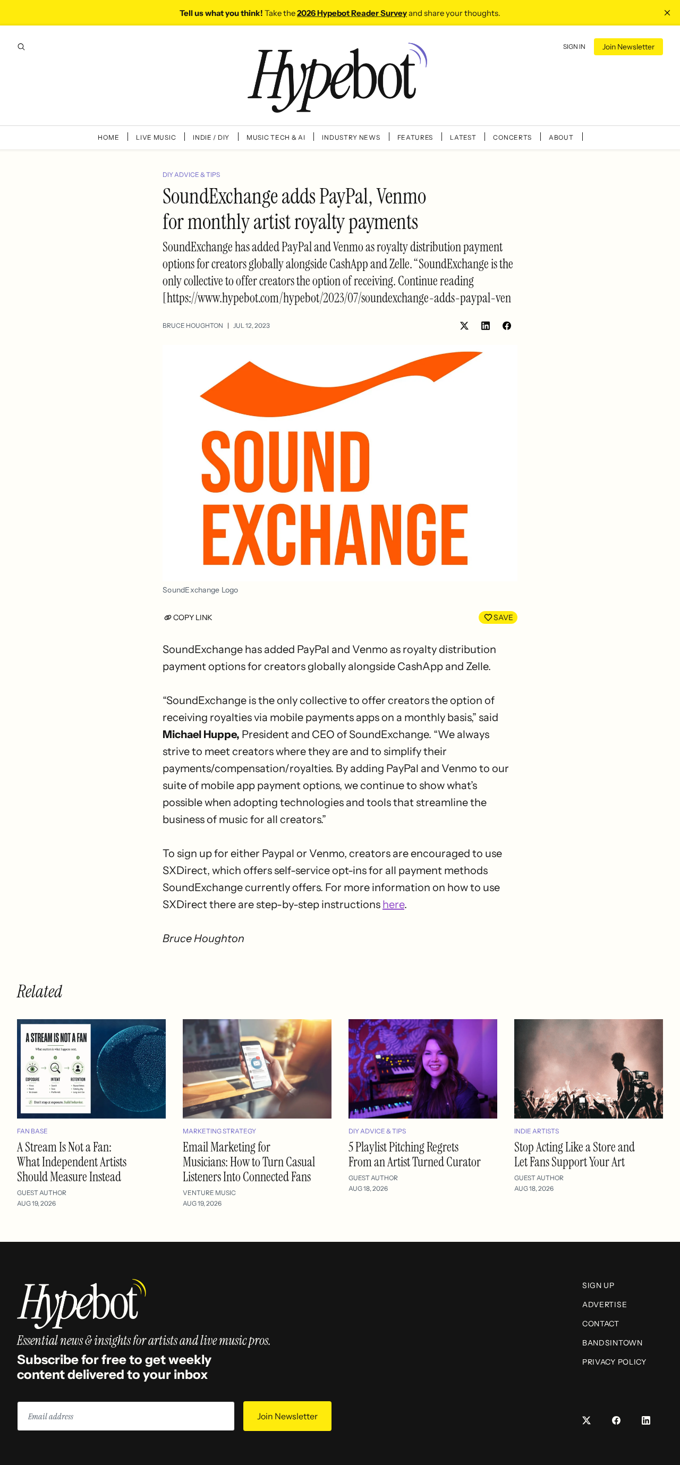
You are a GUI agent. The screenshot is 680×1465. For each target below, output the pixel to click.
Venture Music (209, 1193)
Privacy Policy (614, 1362)
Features (415, 137)
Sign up (598, 1285)
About (561, 137)
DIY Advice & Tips (191, 175)
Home (108, 137)
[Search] (21, 46)
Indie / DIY (211, 137)
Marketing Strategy (219, 1131)
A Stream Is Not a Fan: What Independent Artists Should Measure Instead (71, 1162)
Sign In (574, 46)
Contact (600, 1323)
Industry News (351, 137)
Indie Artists (536, 1131)
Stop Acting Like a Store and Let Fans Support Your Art (574, 1154)
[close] (667, 12)
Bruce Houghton (193, 325)
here (393, 904)
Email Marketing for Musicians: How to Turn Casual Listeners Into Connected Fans (249, 1162)
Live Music (156, 137)
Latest (463, 137)
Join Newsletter (628, 47)
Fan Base (32, 1131)
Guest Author (41, 1193)
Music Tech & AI (275, 137)
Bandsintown (612, 1343)
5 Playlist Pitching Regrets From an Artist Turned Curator (414, 1154)
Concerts (512, 137)
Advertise (604, 1304)
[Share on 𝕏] (464, 325)
